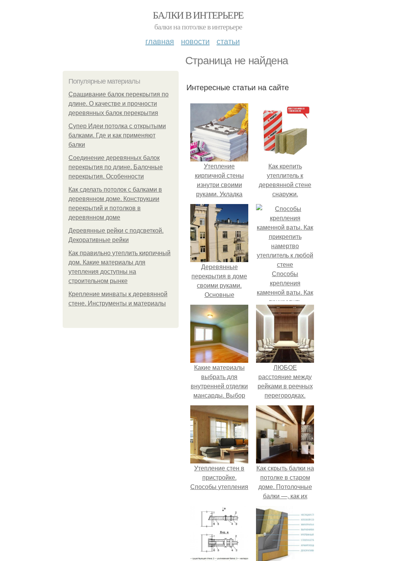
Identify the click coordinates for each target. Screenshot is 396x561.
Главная (159, 40)
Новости (195, 40)
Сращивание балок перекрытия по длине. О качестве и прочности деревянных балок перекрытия (118, 103)
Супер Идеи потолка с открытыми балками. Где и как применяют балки (117, 135)
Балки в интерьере (198, 14)
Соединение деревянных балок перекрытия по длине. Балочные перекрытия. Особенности (115, 167)
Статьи (228, 40)
